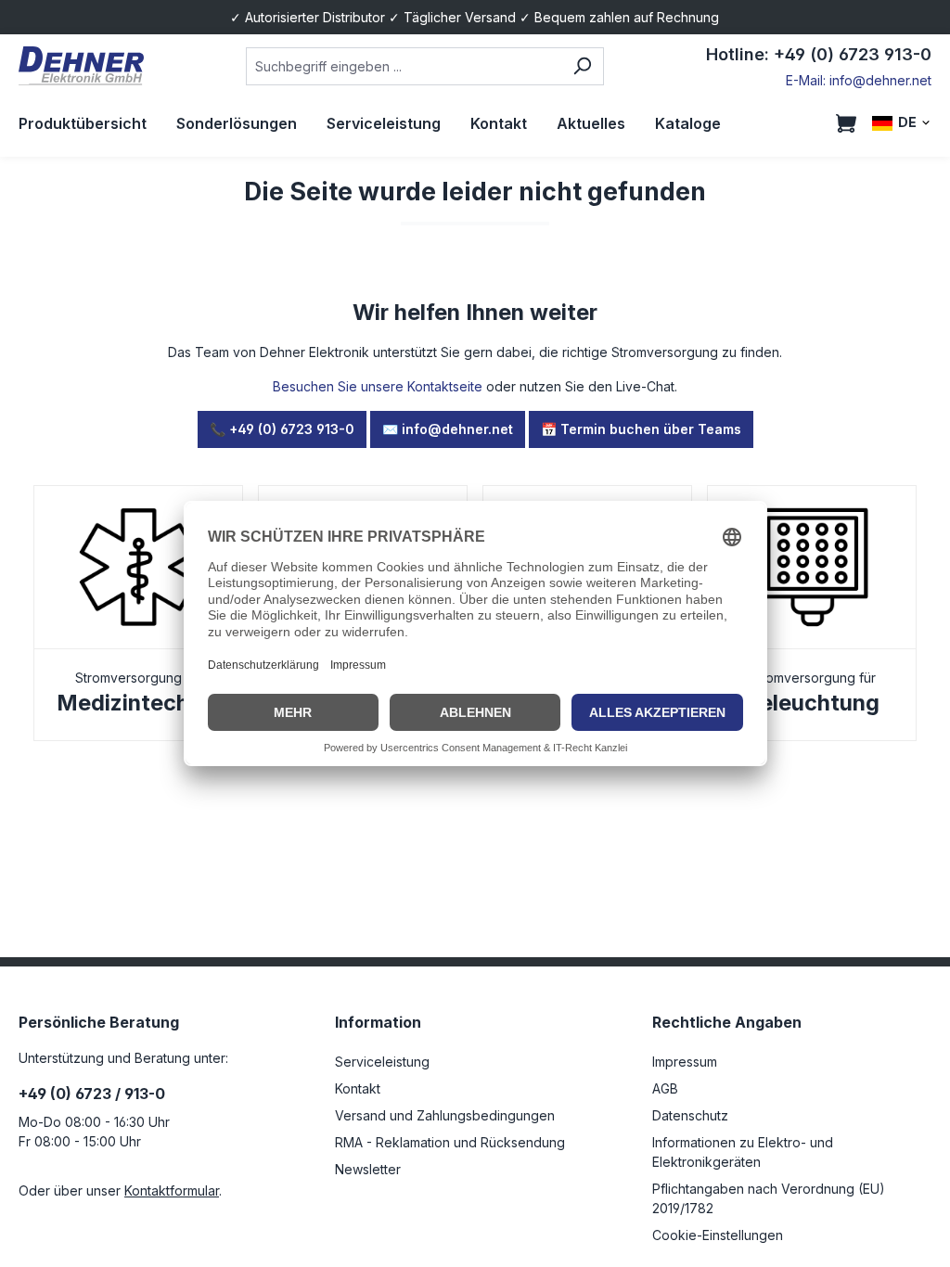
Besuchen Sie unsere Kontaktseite (377, 386)
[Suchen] (582, 66)
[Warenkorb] (846, 123)
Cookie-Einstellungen (717, 1235)
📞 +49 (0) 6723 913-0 (282, 429)
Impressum (684, 1061)
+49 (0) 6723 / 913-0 (92, 1093)
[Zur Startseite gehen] (81, 66)
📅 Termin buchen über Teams (641, 429)
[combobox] (404, 66)
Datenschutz (690, 1115)
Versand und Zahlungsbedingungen (445, 1115)
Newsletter (368, 1169)
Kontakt (357, 1088)
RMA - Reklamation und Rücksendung (450, 1142)
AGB (665, 1088)
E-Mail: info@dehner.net (858, 80)
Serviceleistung (382, 1061)
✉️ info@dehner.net (447, 429)
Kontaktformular (171, 1190)
